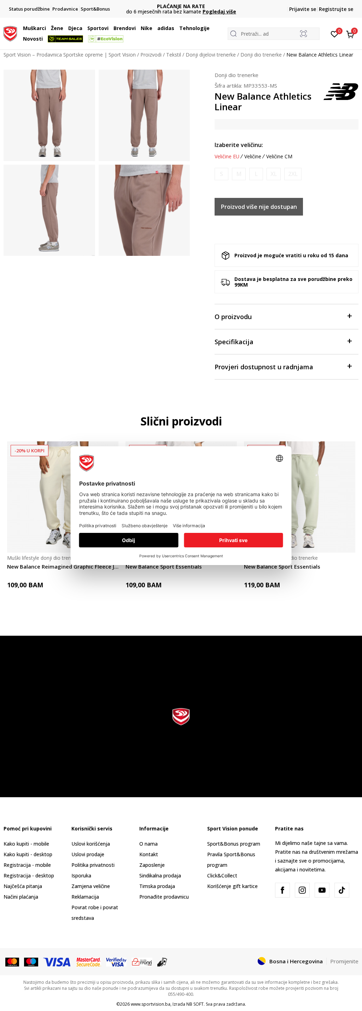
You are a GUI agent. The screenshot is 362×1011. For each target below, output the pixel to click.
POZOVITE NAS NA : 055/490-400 (181, 6)
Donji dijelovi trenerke (211, 54)
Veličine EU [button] (227, 156)
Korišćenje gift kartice (232, 886)
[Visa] (57, 961)
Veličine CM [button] (279, 156)
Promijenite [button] (344, 961)
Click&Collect (222, 875)
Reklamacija (85, 896)
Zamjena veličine (90, 886)
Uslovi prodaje (87, 854)
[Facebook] (282, 890)
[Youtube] (322, 890)
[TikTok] (342, 890)
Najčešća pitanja (23, 886)
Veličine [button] (252, 156)
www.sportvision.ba (150, 1004)
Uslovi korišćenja (90, 843)
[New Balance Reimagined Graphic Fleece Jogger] (62, 497)
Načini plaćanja (21, 896)
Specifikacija (234, 341)
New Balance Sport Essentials (163, 566)
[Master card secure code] (88, 961)
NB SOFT (195, 1004)
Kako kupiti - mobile (26, 843)
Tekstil (173, 54)
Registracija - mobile (27, 865)
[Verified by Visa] (116, 961)
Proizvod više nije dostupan (259, 207)
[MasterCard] (12, 961)
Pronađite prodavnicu (164, 896)
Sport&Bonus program (233, 843)
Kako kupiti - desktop (28, 854)
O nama (148, 843)
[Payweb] (142, 961)
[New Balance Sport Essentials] (299, 497)
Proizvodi (151, 54)
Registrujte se (336, 9)
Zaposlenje (152, 865)
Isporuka (81, 875)
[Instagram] (302, 890)
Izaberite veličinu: (239, 145)
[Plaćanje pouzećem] (162, 961)
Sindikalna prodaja (160, 875)
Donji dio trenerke (261, 54)
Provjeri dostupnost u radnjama (264, 367)
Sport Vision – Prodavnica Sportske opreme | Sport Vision (70, 54)
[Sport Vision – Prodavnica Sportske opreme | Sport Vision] (10, 33)
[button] (48, 28)
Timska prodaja (157, 886)
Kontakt (148, 854)
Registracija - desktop (29, 875)
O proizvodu (233, 316)
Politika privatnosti (93, 865)
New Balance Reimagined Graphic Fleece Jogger (62, 566)
